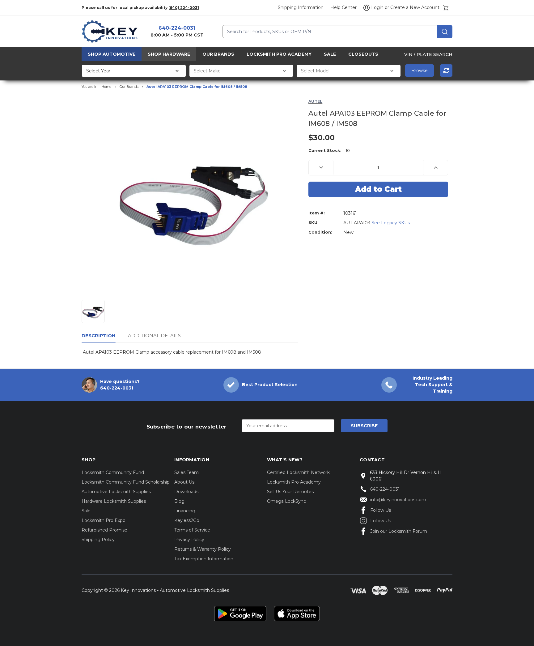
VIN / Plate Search (428, 54)
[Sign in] (365, 7)
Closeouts (363, 54)
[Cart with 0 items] (445, 7)
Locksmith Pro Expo (103, 520)
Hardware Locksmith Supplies (114, 501)
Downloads (186, 491)
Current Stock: (329, 150)
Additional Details (154, 335)
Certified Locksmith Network (298, 472)
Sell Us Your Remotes (290, 491)
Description (99, 335)
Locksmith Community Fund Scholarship (126, 482)
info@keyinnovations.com (398, 499)
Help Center (343, 7)
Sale (330, 54)
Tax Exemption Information (203, 559)
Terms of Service (192, 530)
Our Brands (218, 54)
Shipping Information (301, 7)
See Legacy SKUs (390, 223)
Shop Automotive (111, 54)
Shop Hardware (169, 54)
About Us (184, 482)
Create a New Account (414, 7)
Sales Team (186, 472)
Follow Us (380, 510)
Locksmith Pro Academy (279, 54)
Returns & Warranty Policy (202, 549)
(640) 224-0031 (183, 7)
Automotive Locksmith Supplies (116, 491)
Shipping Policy (98, 539)
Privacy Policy (189, 539)
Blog (179, 501)
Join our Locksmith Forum (398, 531)
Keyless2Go (186, 520)
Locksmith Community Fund (113, 472)
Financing (184, 511)
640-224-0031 (177, 28)
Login (377, 7)
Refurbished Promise (104, 530)
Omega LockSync (286, 501)
